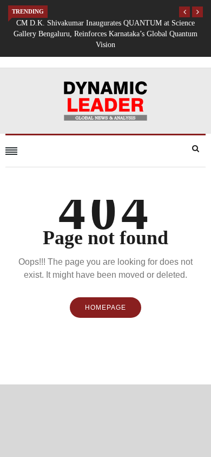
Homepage (105, 307)
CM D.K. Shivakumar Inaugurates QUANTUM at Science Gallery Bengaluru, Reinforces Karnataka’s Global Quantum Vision (105, 34)
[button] (184, 11)
